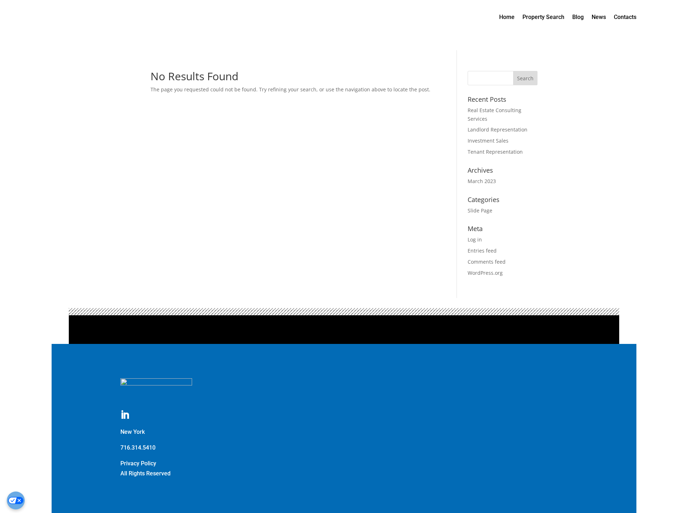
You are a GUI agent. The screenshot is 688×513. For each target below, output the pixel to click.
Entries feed (482, 250)
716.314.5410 (138, 447)
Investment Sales (488, 140)
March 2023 (482, 181)
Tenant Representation (495, 151)
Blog (578, 17)
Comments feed (487, 261)
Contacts (625, 17)
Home (507, 17)
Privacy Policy (138, 463)
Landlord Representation (497, 129)
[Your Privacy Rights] (16, 500)
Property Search (543, 17)
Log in (475, 239)
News (599, 17)
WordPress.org (485, 272)
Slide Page (480, 210)
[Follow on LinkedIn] (125, 415)
